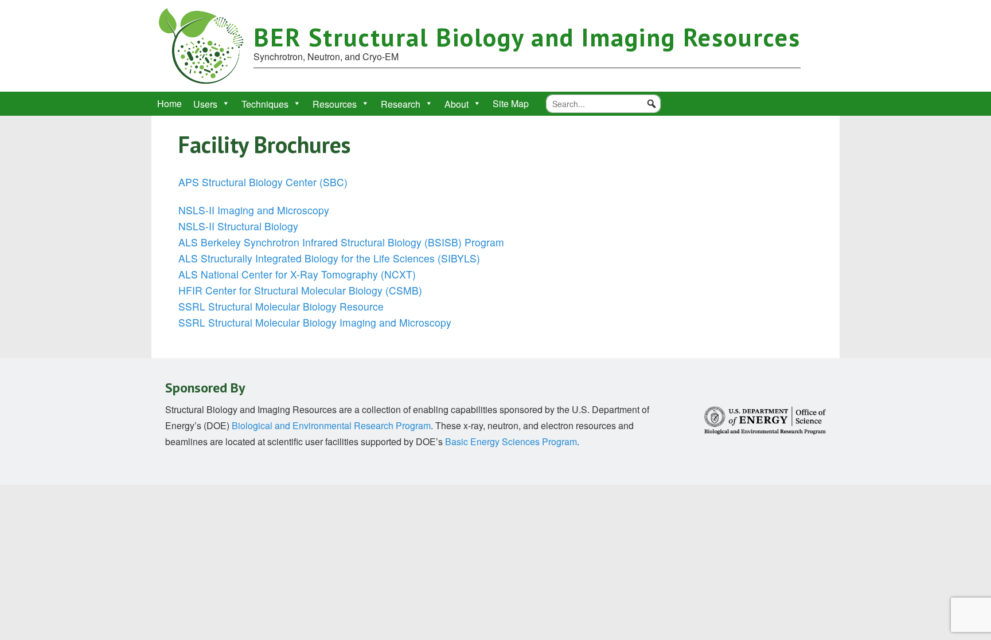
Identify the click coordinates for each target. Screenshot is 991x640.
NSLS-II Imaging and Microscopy (253, 210)
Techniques (264, 104)
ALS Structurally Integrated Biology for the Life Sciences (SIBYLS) (329, 258)
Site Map (511, 103)
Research (400, 104)
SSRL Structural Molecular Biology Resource (281, 306)
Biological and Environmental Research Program (331, 425)
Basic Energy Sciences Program (511, 441)
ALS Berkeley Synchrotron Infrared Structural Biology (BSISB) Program (341, 242)
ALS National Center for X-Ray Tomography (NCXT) (297, 274)
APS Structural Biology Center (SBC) (263, 182)
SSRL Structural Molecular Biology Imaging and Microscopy (314, 322)
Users (205, 104)
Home (169, 103)
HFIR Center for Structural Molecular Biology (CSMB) (300, 290)
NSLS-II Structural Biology (238, 226)
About (456, 104)
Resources (335, 104)
